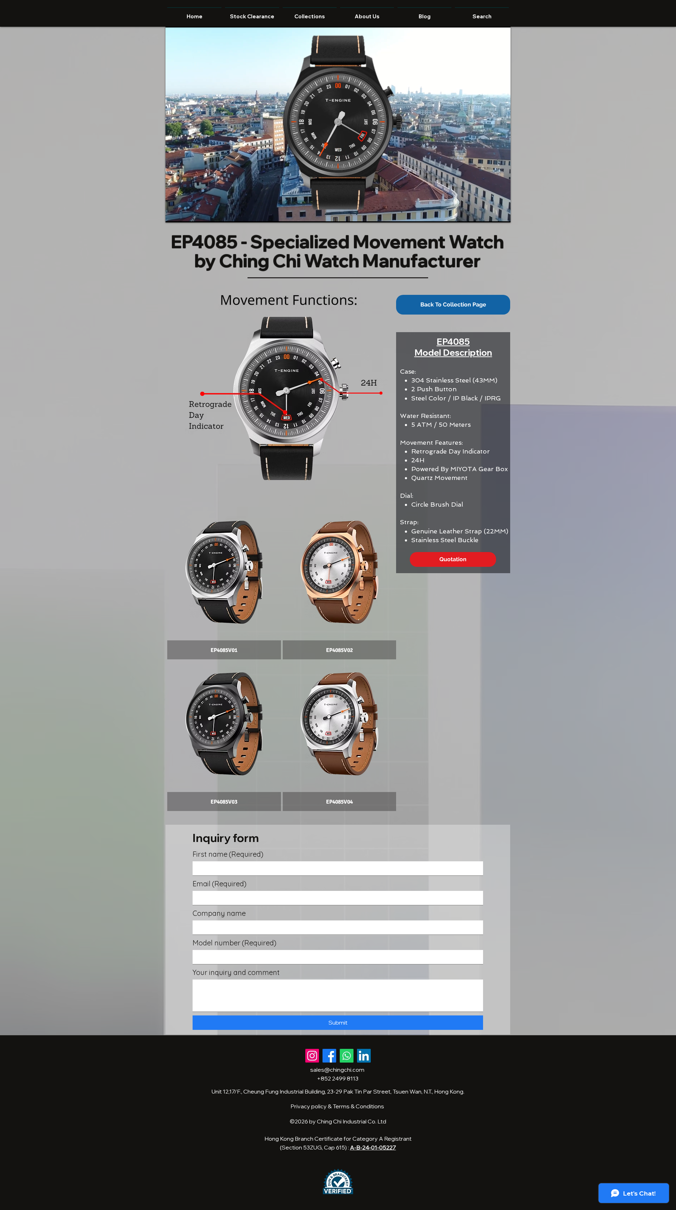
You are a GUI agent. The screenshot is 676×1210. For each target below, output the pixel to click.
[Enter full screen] (501, 212)
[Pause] (174, 212)
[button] (224, 584)
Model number (234, 942)
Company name (219, 913)
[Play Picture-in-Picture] (489, 212)
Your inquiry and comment (236, 972)
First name (228, 854)
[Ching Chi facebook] (329, 1056)
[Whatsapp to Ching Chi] (346, 1056)
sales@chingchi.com (337, 1069)
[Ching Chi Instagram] (312, 1056)
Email (219, 883)
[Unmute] (186, 212)
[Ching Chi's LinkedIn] (364, 1056)
